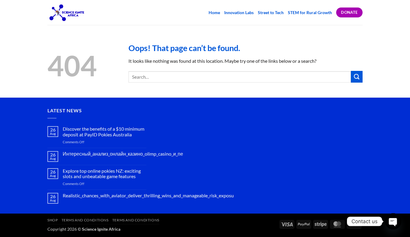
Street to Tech (271, 12)
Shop (52, 220)
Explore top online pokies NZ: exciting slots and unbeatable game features (102, 173)
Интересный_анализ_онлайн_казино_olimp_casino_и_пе (123, 153)
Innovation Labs (239, 12)
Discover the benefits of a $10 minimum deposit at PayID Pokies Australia (103, 131)
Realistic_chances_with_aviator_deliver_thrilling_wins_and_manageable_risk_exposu (148, 195)
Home (214, 12)
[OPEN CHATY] (393, 221)
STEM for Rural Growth (310, 12)
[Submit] (357, 77)
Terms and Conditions (85, 220)
